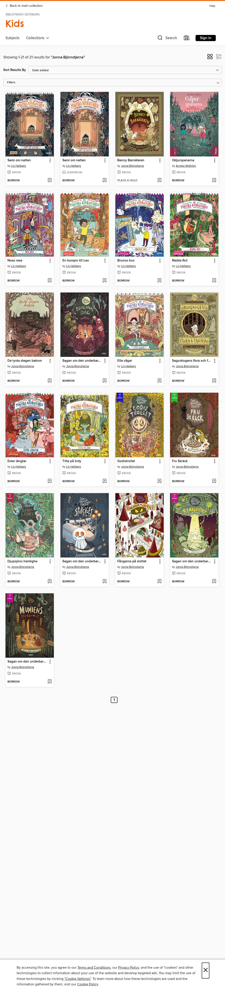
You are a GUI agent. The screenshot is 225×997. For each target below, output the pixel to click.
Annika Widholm (186, 166)
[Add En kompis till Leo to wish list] (104, 281)
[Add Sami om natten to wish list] (49, 180)
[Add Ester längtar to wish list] (49, 481)
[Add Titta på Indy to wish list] (104, 481)
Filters (11, 82)
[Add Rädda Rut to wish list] (214, 281)
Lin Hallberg (18, 166)
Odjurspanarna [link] (183, 160)
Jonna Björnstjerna (132, 166)
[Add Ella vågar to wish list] (159, 381)
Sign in (205, 38)
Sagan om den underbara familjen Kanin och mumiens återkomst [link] (27, 662)
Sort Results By (14, 70)
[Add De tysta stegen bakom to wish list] (49, 381)
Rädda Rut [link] (179, 261)
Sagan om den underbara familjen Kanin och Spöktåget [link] (82, 561)
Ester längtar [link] (16, 461)
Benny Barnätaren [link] (130, 160)
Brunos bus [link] (125, 261)
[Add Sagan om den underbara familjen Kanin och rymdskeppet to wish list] (214, 582)
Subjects (12, 38)
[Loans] (186, 39)
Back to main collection (26, 6)
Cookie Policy (87, 984)
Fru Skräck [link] (180, 461)
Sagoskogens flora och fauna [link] (192, 361)
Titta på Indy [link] (71, 461)
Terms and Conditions (94, 967)
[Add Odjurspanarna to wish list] (214, 180)
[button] (166, 39)
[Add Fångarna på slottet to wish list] (159, 582)
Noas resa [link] (14, 261)
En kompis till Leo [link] (75, 261)
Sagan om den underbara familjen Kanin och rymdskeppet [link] (192, 561)
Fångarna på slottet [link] (131, 561)
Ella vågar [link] (124, 361)
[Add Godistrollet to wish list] (159, 481)
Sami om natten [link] (19, 160)
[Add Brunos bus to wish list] (159, 281)
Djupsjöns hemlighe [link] (22, 561)
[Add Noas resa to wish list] (49, 281)
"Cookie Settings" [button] (77, 979)
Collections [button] (36, 38)
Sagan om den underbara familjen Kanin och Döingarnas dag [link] (82, 361)
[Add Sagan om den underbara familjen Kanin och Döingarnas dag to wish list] (104, 381)
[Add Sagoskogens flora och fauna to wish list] (214, 381)
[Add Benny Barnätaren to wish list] (159, 180)
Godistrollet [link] (126, 461)
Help (212, 6)
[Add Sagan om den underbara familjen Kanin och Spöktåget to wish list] (104, 582)
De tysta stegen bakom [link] (24, 361)
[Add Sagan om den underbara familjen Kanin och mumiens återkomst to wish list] (49, 682)
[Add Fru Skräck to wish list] (214, 481)
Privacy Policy (128, 967)
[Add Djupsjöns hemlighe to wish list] (49, 582)
